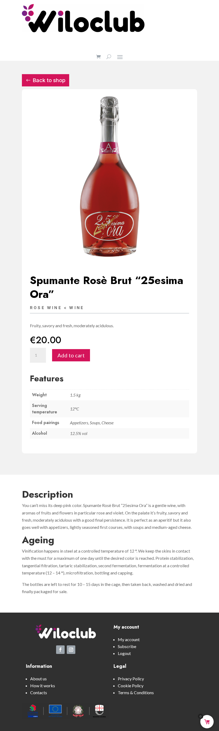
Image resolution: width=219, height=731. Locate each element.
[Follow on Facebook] (60, 649)
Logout (124, 653)
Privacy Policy (131, 678)
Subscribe (127, 646)
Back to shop (49, 80)
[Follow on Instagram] (71, 649)
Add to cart (71, 355)
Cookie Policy (130, 685)
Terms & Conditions (136, 692)
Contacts (38, 692)
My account (129, 639)
